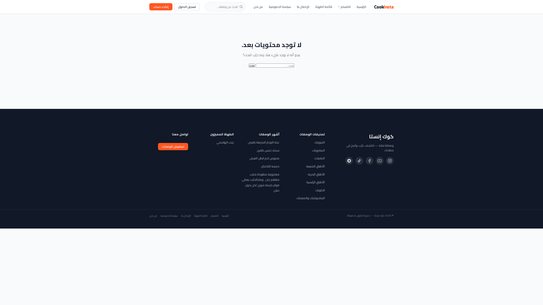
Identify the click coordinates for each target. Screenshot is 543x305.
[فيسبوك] (369, 161)
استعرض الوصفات (173, 146)
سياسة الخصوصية (280, 7)
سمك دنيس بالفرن (268, 150)
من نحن (258, 7)
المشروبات (318, 150)
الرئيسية (361, 7)
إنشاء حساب (161, 7)
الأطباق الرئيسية (315, 182)
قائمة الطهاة (323, 7)
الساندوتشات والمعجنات (310, 198)
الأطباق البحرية (316, 174)
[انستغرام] (390, 161)
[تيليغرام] (349, 161)
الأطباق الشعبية (315, 166)
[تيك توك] (359, 161)
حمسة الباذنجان (270, 166)
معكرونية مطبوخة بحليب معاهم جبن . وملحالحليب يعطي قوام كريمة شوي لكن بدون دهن (260, 182)
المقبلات (319, 158)
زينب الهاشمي (225, 142)
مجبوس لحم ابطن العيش (264, 158)
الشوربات (319, 142)
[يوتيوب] (379, 161)
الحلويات (320, 190)
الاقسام (346, 7)
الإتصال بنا (303, 7)
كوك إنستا (381, 137)
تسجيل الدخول (187, 7)
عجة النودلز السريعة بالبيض (263, 142)
